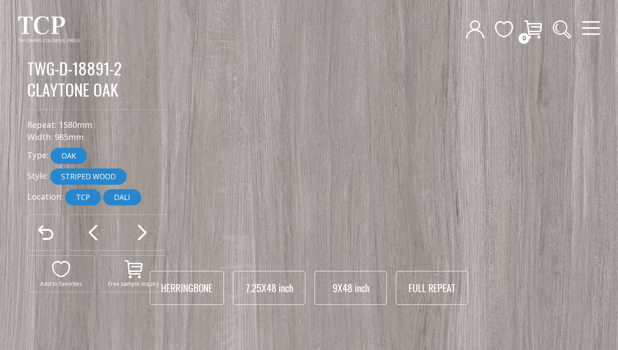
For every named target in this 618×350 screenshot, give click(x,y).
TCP (83, 197)
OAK (69, 156)
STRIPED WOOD (88, 177)
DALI (122, 197)
